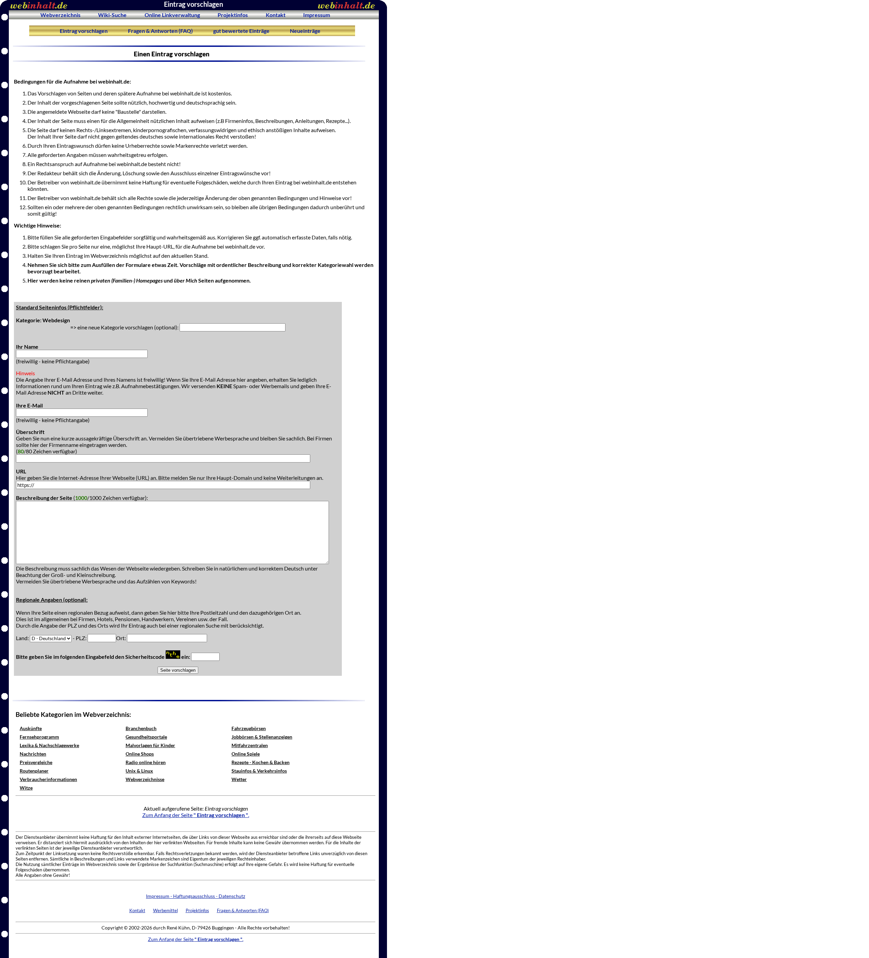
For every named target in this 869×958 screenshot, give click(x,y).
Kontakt (275, 15)
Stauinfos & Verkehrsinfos (259, 771)
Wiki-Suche (112, 15)
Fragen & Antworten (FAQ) (160, 31)
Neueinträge (305, 31)
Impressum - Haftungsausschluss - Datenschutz (195, 896)
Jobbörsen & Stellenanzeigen (262, 737)
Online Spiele (246, 754)
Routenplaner (34, 771)
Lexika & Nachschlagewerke (49, 745)
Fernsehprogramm (39, 737)
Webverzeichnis (60, 15)
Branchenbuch (141, 728)
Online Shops (140, 754)
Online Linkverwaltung (172, 15)
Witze (26, 788)
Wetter (239, 779)
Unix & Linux (139, 771)
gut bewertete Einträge (241, 31)
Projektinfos (233, 15)
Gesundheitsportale (146, 737)
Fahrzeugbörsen (249, 728)
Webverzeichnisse (145, 779)
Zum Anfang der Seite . (195, 815)
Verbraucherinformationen (48, 779)
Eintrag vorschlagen (84, 31)
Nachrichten (33, 754)
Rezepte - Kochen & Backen (261, 762)
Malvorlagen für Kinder (150, 745)
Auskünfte (31, 728)
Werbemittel (165, 910)
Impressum (316, 15)
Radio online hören (146, 762)
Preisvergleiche (36, 762)
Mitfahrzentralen (250, 745)
